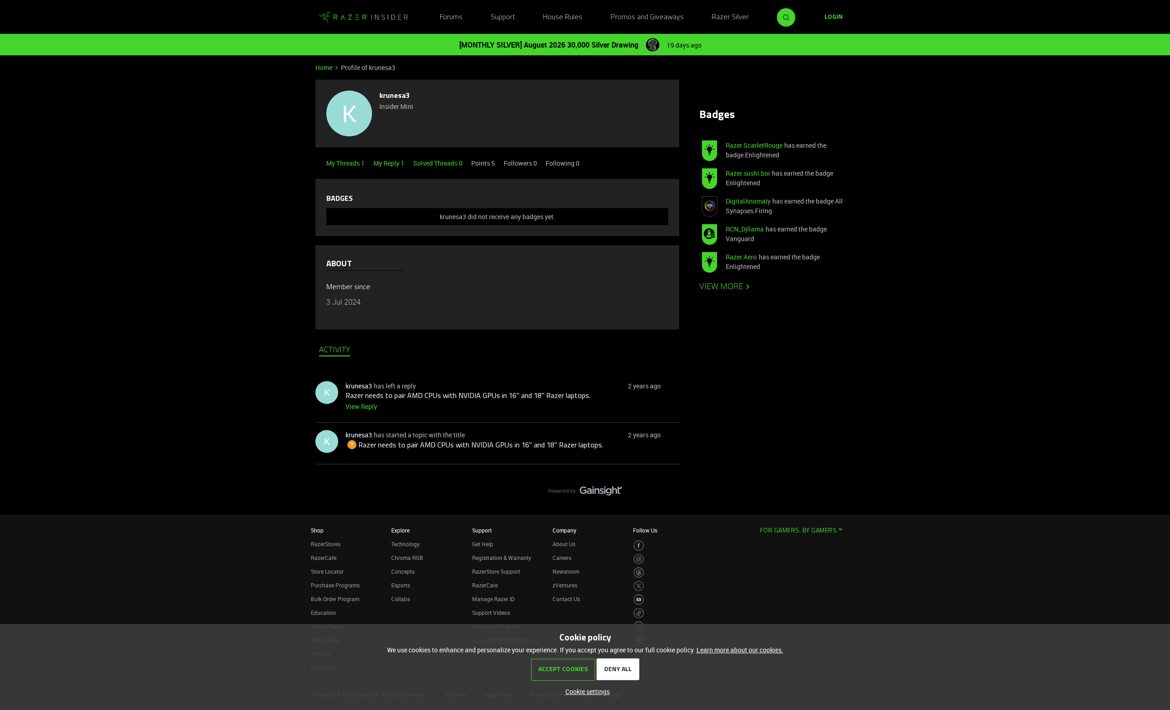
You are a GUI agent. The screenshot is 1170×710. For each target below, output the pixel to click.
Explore (400, 530)
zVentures (565, 585)
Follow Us (645, 530)
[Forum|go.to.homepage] (363, 17)
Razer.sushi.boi (748, 173)
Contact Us (566, 598)
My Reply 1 (389, 163)
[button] (833, 17)
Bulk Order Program (335, 598)
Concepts (403, 571)
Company (564, 530)
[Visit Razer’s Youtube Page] (638, 599)
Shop (317, 530)
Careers (562, 557)
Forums (451, 17)
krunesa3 (394, 96)
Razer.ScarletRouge (754, 145)
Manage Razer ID (493, 598)
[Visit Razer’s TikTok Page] (638, 613)
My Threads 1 (346, 163)
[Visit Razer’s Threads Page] (638, 572)
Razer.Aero (741, 257)
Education (323, 612)
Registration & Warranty (501, 557)
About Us (564, 544)
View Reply (361, 406)
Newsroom (566, 571)
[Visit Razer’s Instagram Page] (638, 559)
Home (323, 67)
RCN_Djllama (745, 229)
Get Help (482, 544)
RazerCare (485, 585)
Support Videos (491, 612)
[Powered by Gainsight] (585, 493)
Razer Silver (730, 17)
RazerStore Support (496, 571)
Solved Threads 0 (438, 163)
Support (503, 17)
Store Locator (327, 571)
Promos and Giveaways (647, 17)
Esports (400, 585)
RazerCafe (323, 557)
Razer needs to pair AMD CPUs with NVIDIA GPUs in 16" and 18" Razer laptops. (468, 396)
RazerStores (325, 544)
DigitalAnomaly (748, 201)
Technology (405, 544)
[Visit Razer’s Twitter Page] (638, 586)
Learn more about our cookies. (740, 649)
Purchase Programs (335, 585)
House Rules (562, 17)
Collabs (400, 598)
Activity (334, 350)
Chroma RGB (407, 557)
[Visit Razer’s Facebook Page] (638, 545)
